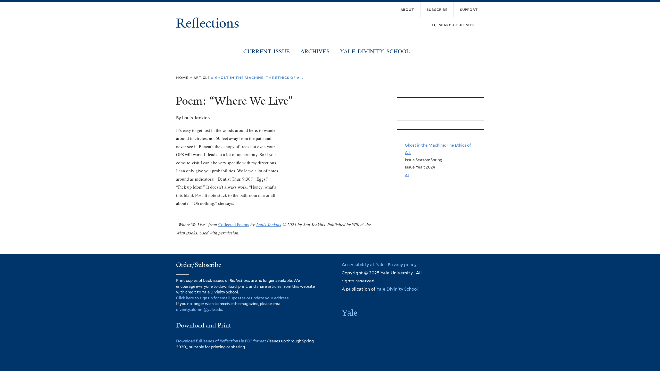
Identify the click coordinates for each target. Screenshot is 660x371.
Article (201, 77)
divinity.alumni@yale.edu (199, 309)
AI (407, 174)
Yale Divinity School (375, 51)
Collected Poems (233, 224)
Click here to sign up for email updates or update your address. (233, 298)
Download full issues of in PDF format (221, 341)
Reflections (209, 23)
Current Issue (266, 51)
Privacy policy (402, 264)
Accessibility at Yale (363, 264)
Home (182, 77)
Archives (314, 51)
